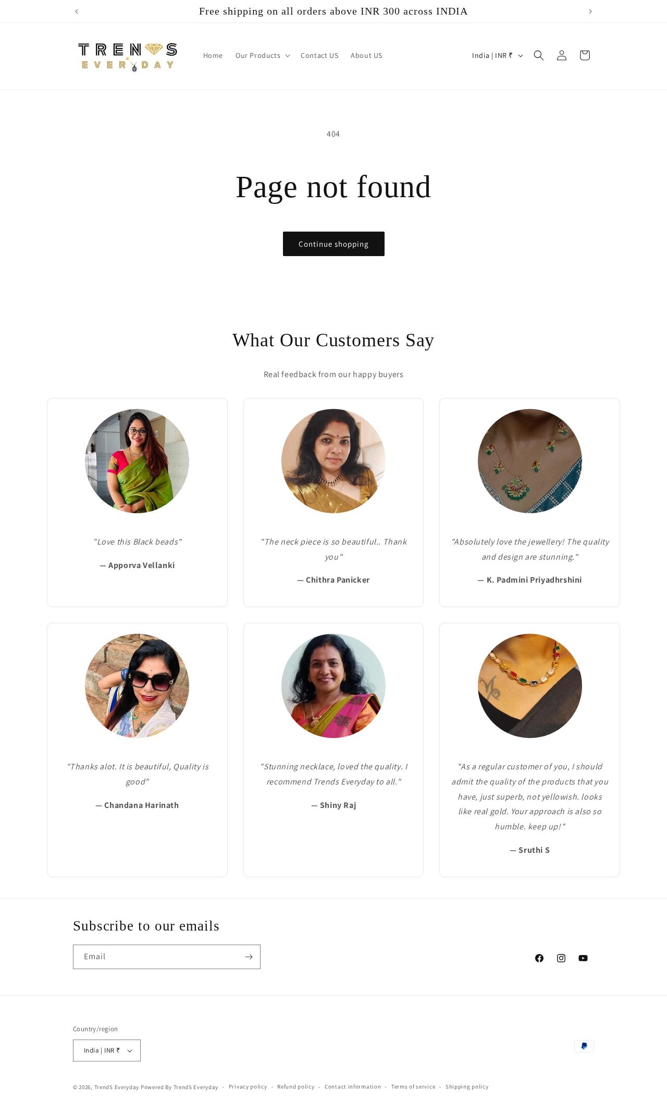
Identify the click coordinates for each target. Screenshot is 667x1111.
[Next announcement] (590, 11)
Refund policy (295, 1086)
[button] (261, 55)
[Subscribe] (248, 957)
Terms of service (413, 1086)
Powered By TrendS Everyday (179, 1087)
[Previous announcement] (76, 11)
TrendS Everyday (117, 1087)
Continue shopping (334, 244)
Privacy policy (248, 1086)
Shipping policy (467, 1086)
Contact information (353, 1086)
